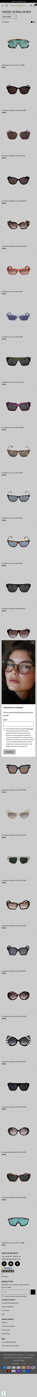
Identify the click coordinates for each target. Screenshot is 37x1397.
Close (33, 642)
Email (5, 720)
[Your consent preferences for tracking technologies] (4, 1393)
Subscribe (9, 752)
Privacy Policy (30, 729)
